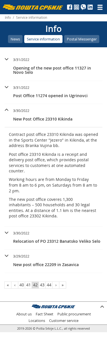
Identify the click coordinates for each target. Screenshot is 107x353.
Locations (37, 320)
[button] (53, 65)
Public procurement (74, 314)
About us (24, 314)
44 (49, 284)
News (15, 39)
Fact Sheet (44, 314)
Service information (43, 39)
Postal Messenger (82, 39)
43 (42, 284)
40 (21, 284)
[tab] (53, 66)
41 (28, 284)
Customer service (63, 320)
